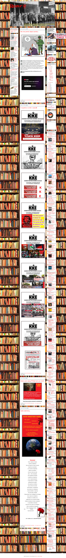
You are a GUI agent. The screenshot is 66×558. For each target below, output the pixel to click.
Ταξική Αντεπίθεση (51, 327)
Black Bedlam (50, 544)
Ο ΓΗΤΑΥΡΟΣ (50, 253)
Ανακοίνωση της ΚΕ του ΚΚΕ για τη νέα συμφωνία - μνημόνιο (51, 502)
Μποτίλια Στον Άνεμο (51, 158)
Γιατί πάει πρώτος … (51, 149)
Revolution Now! (51, 476)
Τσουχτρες (50, 244)
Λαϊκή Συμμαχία (50, 500)
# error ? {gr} (50, 334)
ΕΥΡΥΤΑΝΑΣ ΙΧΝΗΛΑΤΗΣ (50, 180)
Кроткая (49, 431)
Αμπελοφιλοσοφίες (51, 203)
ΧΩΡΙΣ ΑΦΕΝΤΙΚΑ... (25, 411)
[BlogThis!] (21, 101)
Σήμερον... (49, 293)
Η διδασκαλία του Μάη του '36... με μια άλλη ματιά (51, 233)
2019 (49, 85)
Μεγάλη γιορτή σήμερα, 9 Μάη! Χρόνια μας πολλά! (32, 381)
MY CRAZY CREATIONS (50, 358)
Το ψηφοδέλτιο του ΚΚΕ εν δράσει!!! (29, 108)
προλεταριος (50, 414)
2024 (49, 65)
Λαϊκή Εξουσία (50, 174)
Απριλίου (50, 82)
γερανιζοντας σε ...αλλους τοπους (51, 225)
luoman (37, 556)
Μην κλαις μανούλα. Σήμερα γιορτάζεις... (29, 31)
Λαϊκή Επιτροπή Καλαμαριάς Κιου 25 (51, 265)
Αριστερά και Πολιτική (50, 137)
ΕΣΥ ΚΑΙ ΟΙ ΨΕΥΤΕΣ (16, 87)
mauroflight (50, 196)
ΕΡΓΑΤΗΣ (49, 351)
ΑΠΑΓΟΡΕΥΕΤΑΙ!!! (13, 77)
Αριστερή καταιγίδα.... (51, 407)
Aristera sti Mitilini (51, 295)
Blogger (41, 556)
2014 (49, 88)
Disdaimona (50, 488)
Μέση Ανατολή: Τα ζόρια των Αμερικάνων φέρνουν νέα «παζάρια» (51, 134)
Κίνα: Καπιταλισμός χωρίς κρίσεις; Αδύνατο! (53, 176)
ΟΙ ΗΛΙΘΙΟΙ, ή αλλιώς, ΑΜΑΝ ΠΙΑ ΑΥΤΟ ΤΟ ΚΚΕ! (14, 70)
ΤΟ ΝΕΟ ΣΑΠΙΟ (50, 496)
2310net (49, 403)
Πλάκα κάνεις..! (50, 454)
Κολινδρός (50, 238)
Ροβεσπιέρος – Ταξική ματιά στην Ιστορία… (51, 188)
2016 (49, 86)
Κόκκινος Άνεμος (51, 231)
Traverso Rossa (50, 446)
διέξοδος (49, 216)
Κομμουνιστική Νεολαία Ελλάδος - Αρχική (51, 320)
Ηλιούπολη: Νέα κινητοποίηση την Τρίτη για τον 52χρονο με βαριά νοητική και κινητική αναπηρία (51, 228)
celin (49, 495)
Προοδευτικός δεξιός (51, 489)
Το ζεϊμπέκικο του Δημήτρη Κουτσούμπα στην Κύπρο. (51, 262)
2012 (49, 91)
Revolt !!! (18, 6)
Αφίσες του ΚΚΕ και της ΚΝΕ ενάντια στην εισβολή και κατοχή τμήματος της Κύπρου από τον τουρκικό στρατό (51, 200)
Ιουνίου (50, 67)
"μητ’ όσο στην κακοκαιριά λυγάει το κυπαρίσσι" (53, 479)
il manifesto (50, 282)
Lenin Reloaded (50, 498)
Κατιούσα (49, 151)
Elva (49, 435)
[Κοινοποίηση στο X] (22, 101)
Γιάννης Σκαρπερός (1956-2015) (53, 456)
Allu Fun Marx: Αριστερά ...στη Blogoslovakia (50, 541)
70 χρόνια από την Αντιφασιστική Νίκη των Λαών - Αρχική (51, 518)
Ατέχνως (49, 145)
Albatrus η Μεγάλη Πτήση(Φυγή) (51, 365)
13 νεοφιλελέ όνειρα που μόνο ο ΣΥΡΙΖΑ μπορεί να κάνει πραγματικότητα (51, 405)
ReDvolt (49, 513)
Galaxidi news (50, 345)
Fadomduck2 (50, 235)
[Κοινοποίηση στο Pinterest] (24, 101)
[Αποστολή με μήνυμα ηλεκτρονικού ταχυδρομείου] (20, 101)
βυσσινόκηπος (50, 401)
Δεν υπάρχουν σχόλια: (38, 373)
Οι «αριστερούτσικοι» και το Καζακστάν (53, 285)
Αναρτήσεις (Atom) (34, 532)
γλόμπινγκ (50, 398)
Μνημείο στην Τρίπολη (51, 452)
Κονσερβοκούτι (50, 546)
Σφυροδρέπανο (50, 190)
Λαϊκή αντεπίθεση (51, 468)
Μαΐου (50, 68)
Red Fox (49, 219)
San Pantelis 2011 (51, 533)
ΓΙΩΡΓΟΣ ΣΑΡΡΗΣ (51, 314)
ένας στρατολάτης (51, 302)
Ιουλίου (50, 66)
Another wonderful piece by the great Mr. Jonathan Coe (51, 433)
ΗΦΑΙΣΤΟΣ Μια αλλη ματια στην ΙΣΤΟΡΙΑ (51, 288)
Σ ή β (49, 396)
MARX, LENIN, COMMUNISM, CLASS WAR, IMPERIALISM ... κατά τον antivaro (51, 381)
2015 (49, 87)
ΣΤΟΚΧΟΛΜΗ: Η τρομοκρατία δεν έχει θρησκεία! (53, 438)
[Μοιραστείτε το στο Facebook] (23, 101)
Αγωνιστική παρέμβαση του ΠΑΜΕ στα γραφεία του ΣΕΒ (53, 411)
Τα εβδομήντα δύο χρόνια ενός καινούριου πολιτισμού (51, 290)
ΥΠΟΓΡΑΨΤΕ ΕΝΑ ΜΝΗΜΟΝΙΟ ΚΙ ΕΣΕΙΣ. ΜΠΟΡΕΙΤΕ (51, 515)
